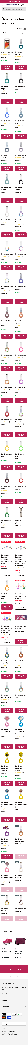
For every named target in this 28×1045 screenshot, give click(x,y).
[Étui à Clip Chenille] (7, 900)
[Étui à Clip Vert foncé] (7, 512)
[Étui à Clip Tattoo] (21, 179)
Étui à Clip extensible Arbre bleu (7, 805)
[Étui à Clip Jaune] (7, 445)
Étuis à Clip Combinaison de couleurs (20, 596)
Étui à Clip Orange (4, 595)
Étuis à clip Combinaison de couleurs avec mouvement (6, 629)
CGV (18, 1031)
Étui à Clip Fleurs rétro (21, 662)
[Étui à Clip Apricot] (21, 312)
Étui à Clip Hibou (6, 387)
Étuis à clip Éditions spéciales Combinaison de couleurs (6, 559)
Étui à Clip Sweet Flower (19, 421)
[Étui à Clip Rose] (7, 347)
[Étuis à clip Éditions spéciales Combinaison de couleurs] (7, 546)
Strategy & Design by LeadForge (9, 1034)
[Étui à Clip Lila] (21, 379)
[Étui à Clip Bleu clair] (21, 112)
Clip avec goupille (18, 522)
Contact (4, 1031)
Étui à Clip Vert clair (20, 455)
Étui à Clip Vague (4, 88)
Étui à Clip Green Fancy (7, 288)
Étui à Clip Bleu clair (20, 122)
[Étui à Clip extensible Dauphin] (7, 830)
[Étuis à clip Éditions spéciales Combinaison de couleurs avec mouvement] (21, 546)
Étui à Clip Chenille (4, 910)
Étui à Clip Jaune (7, 454)
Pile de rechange (7, 52)
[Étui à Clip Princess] (21, 211)
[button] (22, 5)
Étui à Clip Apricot (18, 322)
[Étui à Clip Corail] (7, 411)
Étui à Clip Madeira (18, 877)
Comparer (19, 28)
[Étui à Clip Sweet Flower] (21, 411)
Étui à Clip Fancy (21, 254)
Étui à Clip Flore (20, 695)
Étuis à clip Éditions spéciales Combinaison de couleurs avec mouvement (20, 560)
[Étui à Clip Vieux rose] (7, 312)
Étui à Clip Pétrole (18, 53)
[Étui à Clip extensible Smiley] (21, 758)
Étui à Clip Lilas (20, 286)
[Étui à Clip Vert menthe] (7, 179)
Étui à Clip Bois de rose (6, 487)
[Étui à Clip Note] (21, 900)
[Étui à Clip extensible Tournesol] (7, 758)
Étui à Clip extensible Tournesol (4, 768)
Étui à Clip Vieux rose (6, 322)
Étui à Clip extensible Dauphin (4, 841)
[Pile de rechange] (7, 44)
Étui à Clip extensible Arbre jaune (21, 805)
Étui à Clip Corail (6, 420)
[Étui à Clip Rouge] (21, 478)
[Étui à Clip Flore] (21, 687)
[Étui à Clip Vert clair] (21, 445)
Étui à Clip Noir (20, 87)
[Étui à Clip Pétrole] (21, 44)
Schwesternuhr (9, 1029)
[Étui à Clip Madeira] (21, 867)
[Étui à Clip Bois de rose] (7, 478)
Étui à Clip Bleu (6, 121)
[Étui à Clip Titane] (7, 147)
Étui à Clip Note (20, 909)
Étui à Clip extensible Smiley (18, 768)
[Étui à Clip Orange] (7, 585)
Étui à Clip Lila (20, 387)
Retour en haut (14, 976)
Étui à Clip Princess (18, 221)
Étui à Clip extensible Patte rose (7, 732)
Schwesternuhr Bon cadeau (20, 627)
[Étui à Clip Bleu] (7, 112)
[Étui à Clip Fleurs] (7, 246)
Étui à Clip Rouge (21, 486)
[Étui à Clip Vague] (7, 78)
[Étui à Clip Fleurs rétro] (21, 652)
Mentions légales (11, 1031)
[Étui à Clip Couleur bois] (21, 830)
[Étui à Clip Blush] (21, 147)
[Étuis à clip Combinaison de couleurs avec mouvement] (7, 618)
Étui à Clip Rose (6, 355)
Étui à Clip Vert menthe (6, 189)
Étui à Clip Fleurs (7, 254)
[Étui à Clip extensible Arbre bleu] (7, 794)
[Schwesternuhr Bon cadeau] (21, 618)
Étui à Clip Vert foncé (6, 522)
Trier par (4, 32)
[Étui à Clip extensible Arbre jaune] (21, 794)
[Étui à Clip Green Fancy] (7, 278)
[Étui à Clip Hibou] (7, 379)
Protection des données (7, 1033)
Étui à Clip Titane (4, 156)
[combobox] (14, 9)
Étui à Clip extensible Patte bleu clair (21, 732)
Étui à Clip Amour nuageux (6, 696)
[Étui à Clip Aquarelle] (7, 652)
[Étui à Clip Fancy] (21, 246)
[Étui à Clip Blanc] (7, 211)
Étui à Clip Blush (20, 155)
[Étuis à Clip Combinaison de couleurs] (21, 585)
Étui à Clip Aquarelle (4, 662)
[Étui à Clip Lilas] (21, 278)
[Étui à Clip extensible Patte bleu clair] (21, 721)
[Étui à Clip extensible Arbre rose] (7, 867)
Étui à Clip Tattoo (18, 189)
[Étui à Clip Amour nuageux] (7, 687)
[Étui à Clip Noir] (21, 78)
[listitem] (8, 947)
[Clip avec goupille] (21, 512)
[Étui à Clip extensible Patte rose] (7, 721)
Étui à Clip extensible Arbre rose (7, 878)
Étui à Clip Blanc (6, 220)
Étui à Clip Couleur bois (19, 840)
